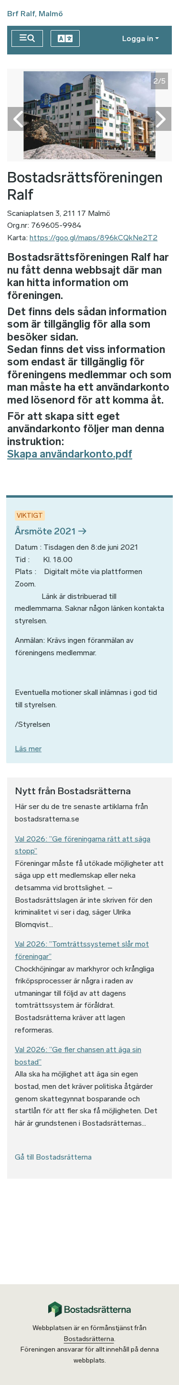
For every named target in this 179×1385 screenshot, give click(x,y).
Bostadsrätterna (89, 1339)
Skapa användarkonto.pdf (69, 453)
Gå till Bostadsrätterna (53, 1156)
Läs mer (28, 748)
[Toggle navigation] (27, 38)
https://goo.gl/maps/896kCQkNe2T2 (94, 237)
